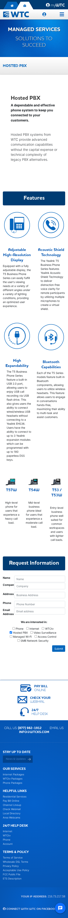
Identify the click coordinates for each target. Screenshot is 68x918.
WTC (58, 5)
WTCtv (49, 628)
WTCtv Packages (12, 778)
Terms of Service (13, 857)
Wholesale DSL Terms (15, 861)
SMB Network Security (35, 640)
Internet (34, 628)
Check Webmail (12, 809)
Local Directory (11, 813)
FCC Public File (11, 874)
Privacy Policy (11, 865)
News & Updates (16, 758)
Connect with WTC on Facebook (31, 909)
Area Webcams (11, 817)
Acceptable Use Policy (16, 870)
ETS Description (12, 878)
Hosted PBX (20, 632)
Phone (19, 628)
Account (8, 843)
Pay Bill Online (11, 800)
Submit (58, 648)
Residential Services (14, 796)
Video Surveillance (45, 632)
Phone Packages (12, 782)
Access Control (47, 636)
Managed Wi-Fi (22, 636)
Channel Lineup (12, 804)
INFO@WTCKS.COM (34, 732)
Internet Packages (13, 774)
